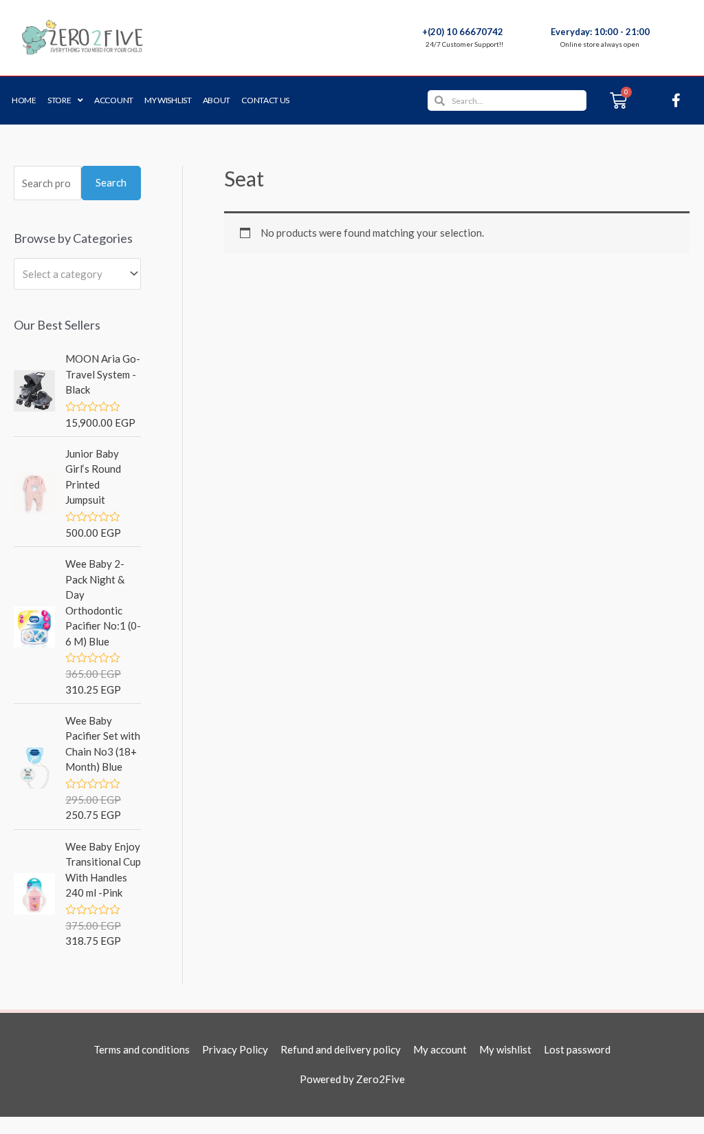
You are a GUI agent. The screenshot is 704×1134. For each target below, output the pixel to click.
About (217, 100)
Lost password (577, 1049)
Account (113, 100)
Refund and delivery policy (340, 1049)
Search (111, 182)
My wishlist (168, 100)
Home (24, 100)
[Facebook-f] (676, 100)
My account (440, 1049)
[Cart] (618, 100)
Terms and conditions (142, 1049)
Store (59, 100)
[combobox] (77, 274)
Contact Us (265, 100)
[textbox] (71, 274)
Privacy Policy (235, 1049)
